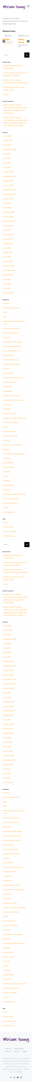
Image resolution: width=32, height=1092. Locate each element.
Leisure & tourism (10, 413)
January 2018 (9, 217)
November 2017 (10, 221)
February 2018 (9, 212)
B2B (5, 312)
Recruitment (8, 463)
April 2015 (7, 257)
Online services (9, 431)
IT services (7, 405)
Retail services (9, 467)
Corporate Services (11, 360)
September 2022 (10, 149)
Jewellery (7, 409)
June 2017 (7, 230)
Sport (6, 476)
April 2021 (7, 163)
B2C (5, 317)
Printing (7, 440)
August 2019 (8, 181)
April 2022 (7, 154)
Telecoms (7, 490)
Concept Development (12, 346)
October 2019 (9, 172)
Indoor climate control (12, 396)
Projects (7, 449)
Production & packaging (13, 445)
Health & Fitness (10, 382)
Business (7, 337)
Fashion (7, 369)
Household (8, 391)
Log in (6, 522)
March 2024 (8, 140)
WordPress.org (9, 536)
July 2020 (7, 167)
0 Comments (8, 44)
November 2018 (10, 194)
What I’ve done (19, 1048)
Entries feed (8, 527)
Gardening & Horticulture (13, 378)
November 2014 (10, 270)
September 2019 (10, 176)
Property (7, 458)
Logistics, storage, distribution (15, 418)
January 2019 (9, 185)
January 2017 (9, 239)
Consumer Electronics (12, 351)
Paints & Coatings (10, 436)
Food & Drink (9, 373)
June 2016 (7, 248)
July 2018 (7, 203)
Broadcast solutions (11, 333)
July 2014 (7, 279)
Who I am (8, 1051)
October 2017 (9, 226)
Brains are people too (12, 328)
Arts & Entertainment (12, 308)
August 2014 (8, 275)
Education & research (12, 364)
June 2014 (7, 284)
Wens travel (23, 35)
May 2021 (7, 158)
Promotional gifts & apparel (14, 454)
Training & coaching (11, 499)
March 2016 (8, 252)
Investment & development (14, 400)
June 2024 (8, 136)
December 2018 (10, 190)
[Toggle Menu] (28, 6)
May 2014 (7, 288)
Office (6, 427)
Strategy (7, 481)
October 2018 (9, 199)
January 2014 (9, 293)
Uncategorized (9, 512)
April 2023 (7, 145)
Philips (8, 35)
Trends (6, 508)
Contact (24, 1051)
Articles (6, 303)
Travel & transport (10, 503)
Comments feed (10, 531)
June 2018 (7, 208)
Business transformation (13, 342)
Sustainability (9, 485)
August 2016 (8, 243)
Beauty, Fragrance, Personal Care (14, 322)
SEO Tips (7, 472)
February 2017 (9, 235)
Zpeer (6, 94)
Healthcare (8, 387)
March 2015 (8, 261)
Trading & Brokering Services (15, 494)
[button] (4, 41)
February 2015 (9, 266)
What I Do (8, 1048)
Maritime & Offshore (11, 422)
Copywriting (8, 355)
